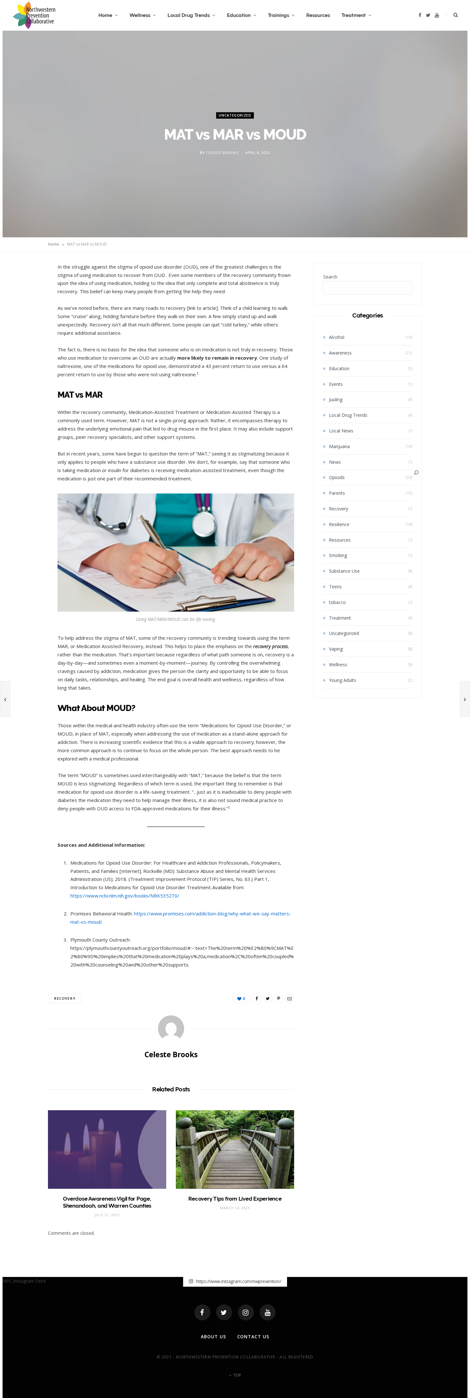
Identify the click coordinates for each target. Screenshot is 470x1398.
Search (330, 277)
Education (239, 15)
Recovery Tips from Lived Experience (234, 1199)
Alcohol (336, 337)
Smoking (338, 555)
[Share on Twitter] (26, 304)
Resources (318, 15)
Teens (335, 587)
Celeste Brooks (222, 152)
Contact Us (253, 1336)
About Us (213, 1336)
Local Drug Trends (189, 15)
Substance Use (344, 571)
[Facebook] (202, 1312)
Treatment (353, 15)
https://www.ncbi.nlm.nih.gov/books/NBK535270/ (124, 895)
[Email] (26, 337)
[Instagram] (246, 1312)
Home (105, 15)
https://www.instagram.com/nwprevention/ (238, 1281)
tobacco (337, 602)
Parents (337, 493)
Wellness (139, 15)
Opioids (337, 477)
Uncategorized (235, 115)
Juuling (335, 399)
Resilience (339, 524)
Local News (341, 431)
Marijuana (339, 446)
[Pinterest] (26, 321)
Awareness (340, 353)
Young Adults (342, 680)
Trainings (278, 15)
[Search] (416, 472)
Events (336, 384)
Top (236, 1375)
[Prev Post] (5, 699)
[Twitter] (224, 1312)
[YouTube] (268, 1312)
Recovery (64, 998)
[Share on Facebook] (26, 288)
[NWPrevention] (34, 15)
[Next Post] (465, 699)
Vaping (336, 649)
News (335, 462)
